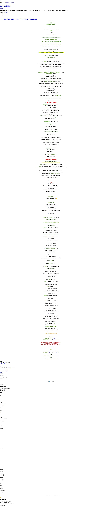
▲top (1, 372)
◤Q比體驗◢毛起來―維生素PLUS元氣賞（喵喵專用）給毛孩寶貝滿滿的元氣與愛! (19, 19)
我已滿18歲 (2, 505)
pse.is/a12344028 (54, 338)
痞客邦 (9, 367)
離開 (4, 505)
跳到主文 (1, 8)
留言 (10, 367)
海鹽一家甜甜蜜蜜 (5, 6)
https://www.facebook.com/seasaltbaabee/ (53, 355)
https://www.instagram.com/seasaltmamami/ (53, 352)
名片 (2, 15)
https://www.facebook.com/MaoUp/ (54, 339)
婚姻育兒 (7, 12)
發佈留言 (2, 378)
